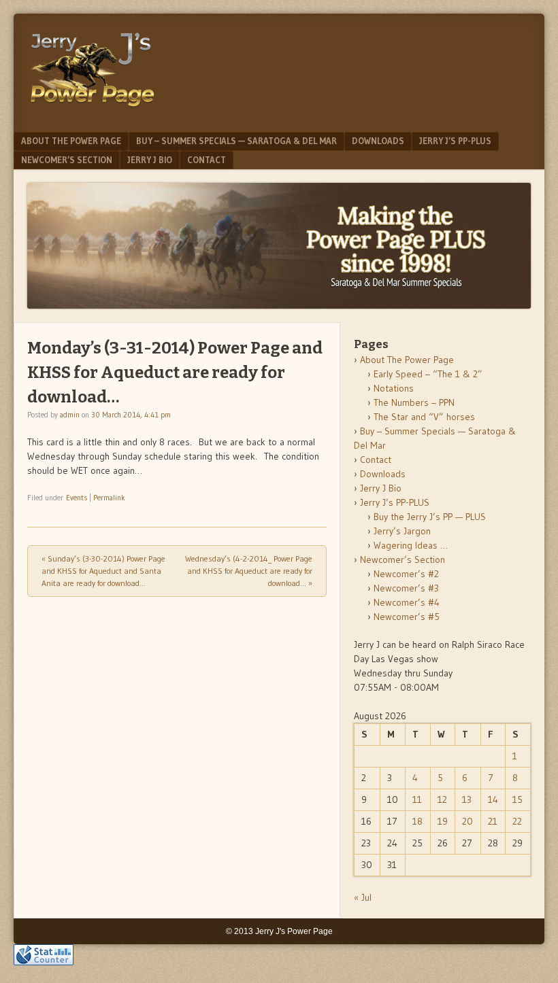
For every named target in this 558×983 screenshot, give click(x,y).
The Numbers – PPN (414, 402)
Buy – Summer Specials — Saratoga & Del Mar (236, 140)
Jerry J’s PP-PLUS (455, 140)
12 (442, 799)
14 (493, 799)
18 (417, 821)
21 (492, 821)
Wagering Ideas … (411, 545)
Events (76, 497)
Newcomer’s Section (66, 159)
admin (70, 414)
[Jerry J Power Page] (92, 110)
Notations (394, 388)
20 (467, 821)
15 (517, 799)
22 (517, 821)
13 (467, 799)
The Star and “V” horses (424, 417)
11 (417, 799)
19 (443, 821)
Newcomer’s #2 (406, 574)
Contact (206, 159)
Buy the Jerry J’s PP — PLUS (430, 517)
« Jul (363, 897)
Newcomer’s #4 (407, 602)
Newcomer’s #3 (406, 588)
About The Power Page (71, 140)
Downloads (378, 140)
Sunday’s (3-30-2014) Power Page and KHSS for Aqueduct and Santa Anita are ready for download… (103, 570)
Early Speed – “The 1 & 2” (428, 374)
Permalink (109, 497)
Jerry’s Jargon (402, 531)
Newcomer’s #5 (407, 616)
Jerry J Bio (149, 159)
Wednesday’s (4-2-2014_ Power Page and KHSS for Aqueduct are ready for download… (248, 570)
